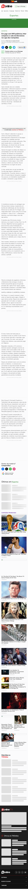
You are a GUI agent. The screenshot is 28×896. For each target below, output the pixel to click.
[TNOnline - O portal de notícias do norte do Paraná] (6, 6)
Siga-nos (21, 47)
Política (26, 11)
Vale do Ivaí (17, 11)
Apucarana (6, 11)
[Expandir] (26, 885)
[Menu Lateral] (2, 11)
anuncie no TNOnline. (18, 129)
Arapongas (11, 11)
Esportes (14, 15)
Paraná (22, 11)
